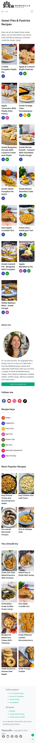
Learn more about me (18, 384)
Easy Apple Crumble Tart (7, 229)
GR (6, 11)
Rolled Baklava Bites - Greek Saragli (8, 305)
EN (2, 11)
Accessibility (14, 702)
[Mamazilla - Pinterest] (20, 401)
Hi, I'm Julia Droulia (16, 693)
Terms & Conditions (17, 696)
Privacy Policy (14, 699)
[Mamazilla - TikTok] (25, 401)
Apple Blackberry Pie (26, 265)
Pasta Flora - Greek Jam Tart (26, 229)
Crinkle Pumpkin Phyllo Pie (8, 69)
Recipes (12, 711)
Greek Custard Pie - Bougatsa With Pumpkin (8, 267)
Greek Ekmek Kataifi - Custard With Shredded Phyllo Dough (26, 151)
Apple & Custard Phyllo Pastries (27, 68)
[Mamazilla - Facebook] (4, 401)
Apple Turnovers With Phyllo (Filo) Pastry (8, 109)
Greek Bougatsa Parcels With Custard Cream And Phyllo (9, 151)
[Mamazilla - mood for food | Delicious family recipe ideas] (16, 4)
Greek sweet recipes (17, 714)
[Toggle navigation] (32, 11)
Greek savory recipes (17, 717)
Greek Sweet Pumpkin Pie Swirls (7, 191)
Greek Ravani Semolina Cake (26, 190)
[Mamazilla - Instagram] (14, 401)
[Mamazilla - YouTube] (9, 401)
